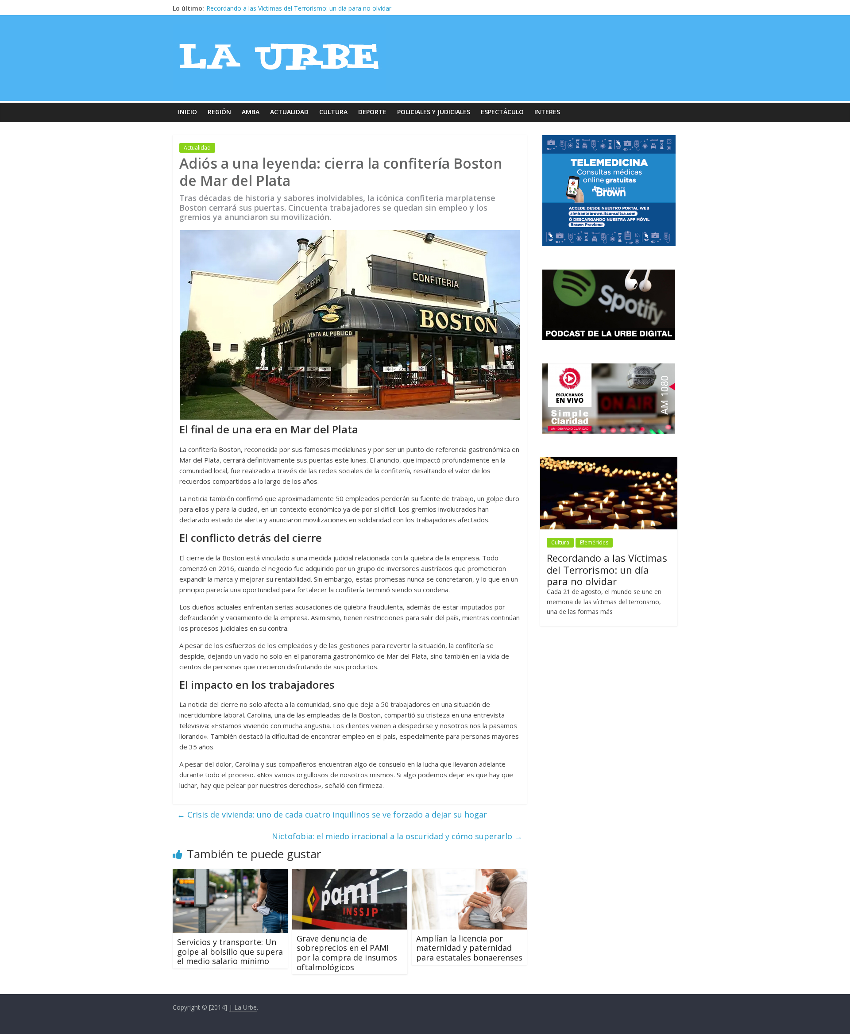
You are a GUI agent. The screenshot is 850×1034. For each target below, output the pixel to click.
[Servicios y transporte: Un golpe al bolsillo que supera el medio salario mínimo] (230, 874)
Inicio (187, 112)
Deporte (372, 112)
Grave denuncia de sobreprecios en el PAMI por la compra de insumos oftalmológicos (347, 952)
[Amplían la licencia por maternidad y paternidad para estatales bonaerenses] (469, 874)
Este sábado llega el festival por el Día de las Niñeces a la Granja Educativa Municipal (327, 8)
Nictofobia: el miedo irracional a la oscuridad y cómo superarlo (397, 836)
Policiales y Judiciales (433, 112)
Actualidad (289, 112)
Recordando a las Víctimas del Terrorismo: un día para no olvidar (607, 569)
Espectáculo (502, 112)
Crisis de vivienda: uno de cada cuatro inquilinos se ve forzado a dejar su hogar (332, 814)
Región (219, 112)
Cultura (333, 112)
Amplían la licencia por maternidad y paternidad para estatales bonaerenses (469, 948)
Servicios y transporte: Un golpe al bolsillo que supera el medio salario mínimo (230, 951)
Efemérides (594, 542)
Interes (547, 112)
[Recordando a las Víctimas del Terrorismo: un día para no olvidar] (608, 462)
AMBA (250, 112)
